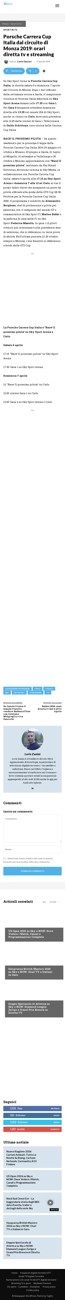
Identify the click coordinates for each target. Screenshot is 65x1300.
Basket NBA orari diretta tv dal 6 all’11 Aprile (50, 709)
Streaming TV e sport (21, 1283)
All (44, 902)
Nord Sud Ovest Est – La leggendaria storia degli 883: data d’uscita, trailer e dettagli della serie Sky (23, 1203)
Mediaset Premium (42, 1283)
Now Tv (12, 925)
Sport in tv (16, 23)
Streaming (36, 692)
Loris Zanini (24, 61)
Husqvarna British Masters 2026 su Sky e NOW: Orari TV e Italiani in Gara (30, 971)
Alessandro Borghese (17, 688)
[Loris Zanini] (6, 62)
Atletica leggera (18, 997)
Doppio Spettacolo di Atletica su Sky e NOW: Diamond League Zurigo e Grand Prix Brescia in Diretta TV (29, 1008)
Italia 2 (49, 688)
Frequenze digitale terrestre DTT (35, 1272)
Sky (7, 692)
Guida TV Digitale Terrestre (31, 1276)
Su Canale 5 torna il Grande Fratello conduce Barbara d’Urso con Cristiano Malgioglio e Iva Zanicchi (16, 713)
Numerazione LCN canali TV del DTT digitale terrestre (31, 1279)
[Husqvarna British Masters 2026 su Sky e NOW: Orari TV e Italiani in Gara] (32, 961)
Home (5, 23)
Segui (56, 1115)
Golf (11, 963)
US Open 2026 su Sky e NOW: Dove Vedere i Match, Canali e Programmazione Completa (30, 934)
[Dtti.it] (23, 6)
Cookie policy (32, 1290)
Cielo (37, 688)
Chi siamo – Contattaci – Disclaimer (23, 1286)
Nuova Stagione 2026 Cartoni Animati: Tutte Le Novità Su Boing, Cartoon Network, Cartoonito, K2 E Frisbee (21, 1158)
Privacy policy (49, 1286)
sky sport (19, 692)
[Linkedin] (33, 787)
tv (47, 692)
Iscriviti (54, 1129)
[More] (44, 71)
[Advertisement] (32, 287)
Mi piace (55, 1108)
